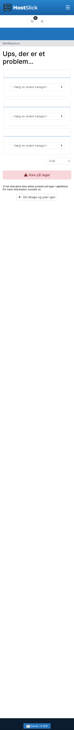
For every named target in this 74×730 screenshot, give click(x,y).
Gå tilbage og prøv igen (38, 197)
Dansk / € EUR (39, 726)
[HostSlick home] (20, 7)
